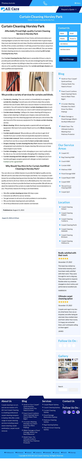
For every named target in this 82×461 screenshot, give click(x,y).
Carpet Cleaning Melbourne (66, 242)
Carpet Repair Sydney (51, 404)
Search (60, 386)
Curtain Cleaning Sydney (49, 411)
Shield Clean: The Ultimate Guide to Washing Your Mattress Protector (31, 440)
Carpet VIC (65, 153)
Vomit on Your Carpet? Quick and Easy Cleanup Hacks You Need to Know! (31, 407)
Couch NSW (65, 161)
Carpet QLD (65, 192)
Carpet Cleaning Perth (69, 225)
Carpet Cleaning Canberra (66, 220)
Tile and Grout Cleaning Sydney (52, 428)
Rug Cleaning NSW (67, 157)
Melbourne (10, 452)
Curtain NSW (65, 165)
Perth (65, 452)
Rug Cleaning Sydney (51, 425)
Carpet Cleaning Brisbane (66, 236)
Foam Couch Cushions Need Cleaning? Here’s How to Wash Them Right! (31, 416)
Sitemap (73, 452)
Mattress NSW (66, 169)
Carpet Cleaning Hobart (66, 208)
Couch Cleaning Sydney (52, 407)
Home (30, 20)
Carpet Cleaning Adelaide (66, 230)
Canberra (38, 452)
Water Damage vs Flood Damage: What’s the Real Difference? (69, 119)
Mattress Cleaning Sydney (50, 421)
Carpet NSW (65, 182)
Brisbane (20, 452)
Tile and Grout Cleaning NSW (66, 187)
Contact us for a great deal (13, 162)
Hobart (29, 452)
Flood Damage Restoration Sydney (50, 416)
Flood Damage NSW (68, 174)
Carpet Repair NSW (68, 178)
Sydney (56, 452)
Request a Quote (68, 9)
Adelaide (48, 452)
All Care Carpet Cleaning (40, 456)
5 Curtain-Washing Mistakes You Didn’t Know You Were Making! (30, 424)
